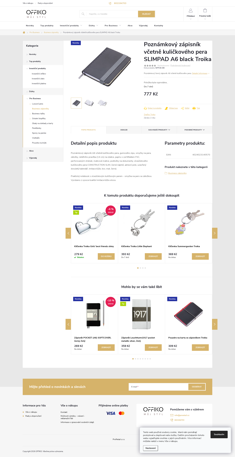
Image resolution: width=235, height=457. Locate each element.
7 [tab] (147, 359)
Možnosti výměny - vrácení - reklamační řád (73, 417)
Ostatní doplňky (39, 118)
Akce (31, 151)
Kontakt (64, 412)
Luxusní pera (37, 104)
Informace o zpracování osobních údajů (77, 422)
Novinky (32, 54)
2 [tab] (140, 268)
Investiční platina (39, 83)
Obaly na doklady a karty (42, 123)
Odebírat (197, 386)
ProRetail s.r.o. (119, 439)
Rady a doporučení (45, 3)
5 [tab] (142, 359)
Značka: (149, 114)
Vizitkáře (35, 138)
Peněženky (36, 128)
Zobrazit (153, 256)
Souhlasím (219, 434)
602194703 (179, 420)
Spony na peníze (39, 133)
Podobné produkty (193, 130)
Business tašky (38, 113)
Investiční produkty (37, 68)
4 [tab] (145, 268)
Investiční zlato (38, 78)
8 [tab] (150, 359)
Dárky (31, 91)
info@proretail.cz (181, 415)
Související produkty (157, 130)
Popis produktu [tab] (88, 130)
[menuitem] (30, 25)
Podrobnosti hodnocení (180, 65)
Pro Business (35, 98)
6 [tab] (145, 359)
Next (214, 233)
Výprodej (33, 158)
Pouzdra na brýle (39, 143)
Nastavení (151, 448)
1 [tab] (138, 268)
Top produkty (35, 61)
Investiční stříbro (39, 73)
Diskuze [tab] (123, 130)
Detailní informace (199, 73)
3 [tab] (142, 268)
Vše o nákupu (28, 3)
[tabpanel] (94, 233)
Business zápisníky (40, 108)
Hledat (146, 14)
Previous (68, 233)
